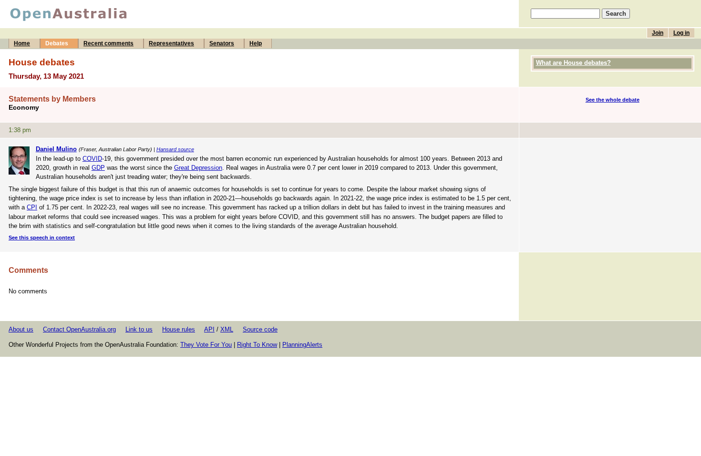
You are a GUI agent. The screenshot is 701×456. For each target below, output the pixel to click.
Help (255, 43)
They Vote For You (206, 344)
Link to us (139, 329)
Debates (56, 43)
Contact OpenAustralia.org (79, 329)
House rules (178, 329)
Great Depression (198, 167)
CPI (32, 207)
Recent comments (108, 43)
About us (21, 329)
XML (226, 329)
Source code (260, 329)
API (209, 329)
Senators (221, 43)
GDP (98, 167)
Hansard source (175, 149)
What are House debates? (573, 62)
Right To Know (257, 344)
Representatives (171, 43)
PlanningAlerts (302, 344)
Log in (681, 33)
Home (22, 43)
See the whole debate (612, 100)
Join (657, 33)
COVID (92, 158)
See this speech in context (42, 237)
